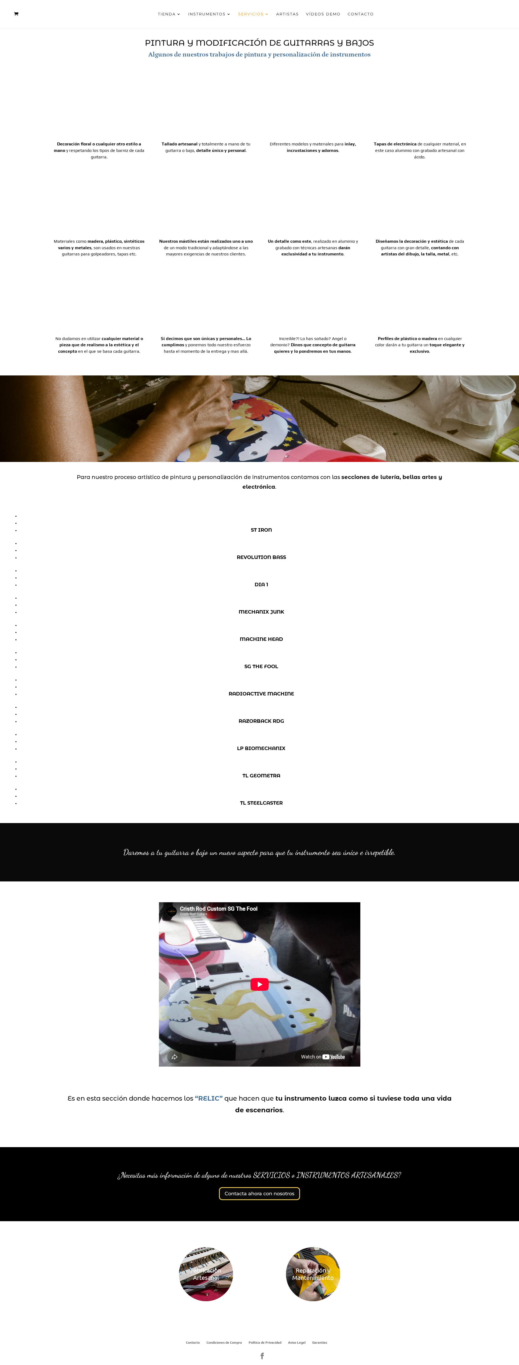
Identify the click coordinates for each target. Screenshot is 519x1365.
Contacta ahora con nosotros (259, 1194)
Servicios (251, 14)
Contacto (361, 14)
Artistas (287, 14)
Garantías (319, 1342)
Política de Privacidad (265, 1342)
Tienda (167, 14)
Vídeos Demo (323, 14)
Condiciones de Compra (224, 1342)
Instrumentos (207, 14)
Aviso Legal (296, 1342)
